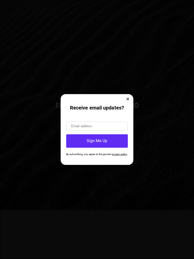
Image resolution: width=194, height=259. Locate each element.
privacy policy (119, 154)
